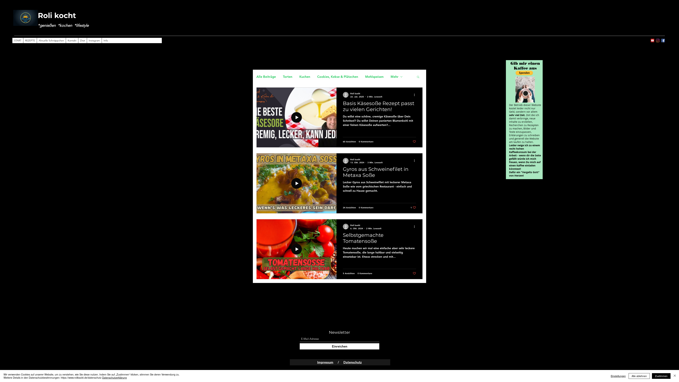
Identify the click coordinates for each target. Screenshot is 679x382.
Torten (287, 77)
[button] (418, 77)
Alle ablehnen (639, 376)
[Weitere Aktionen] (415, 95)
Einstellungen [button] (618, 376)
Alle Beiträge (266, 77)
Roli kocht (57, 15)
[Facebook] (663, 40)
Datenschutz (352, 362)
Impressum (325, 362)
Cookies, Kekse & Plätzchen (337, 77)
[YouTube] (652, 40)
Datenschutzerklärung (114, 377)
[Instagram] (658, 40)
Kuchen (304, 77)
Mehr (394, 77)
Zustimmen (661, 376)
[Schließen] (675, 376)
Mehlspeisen (374, 77)
